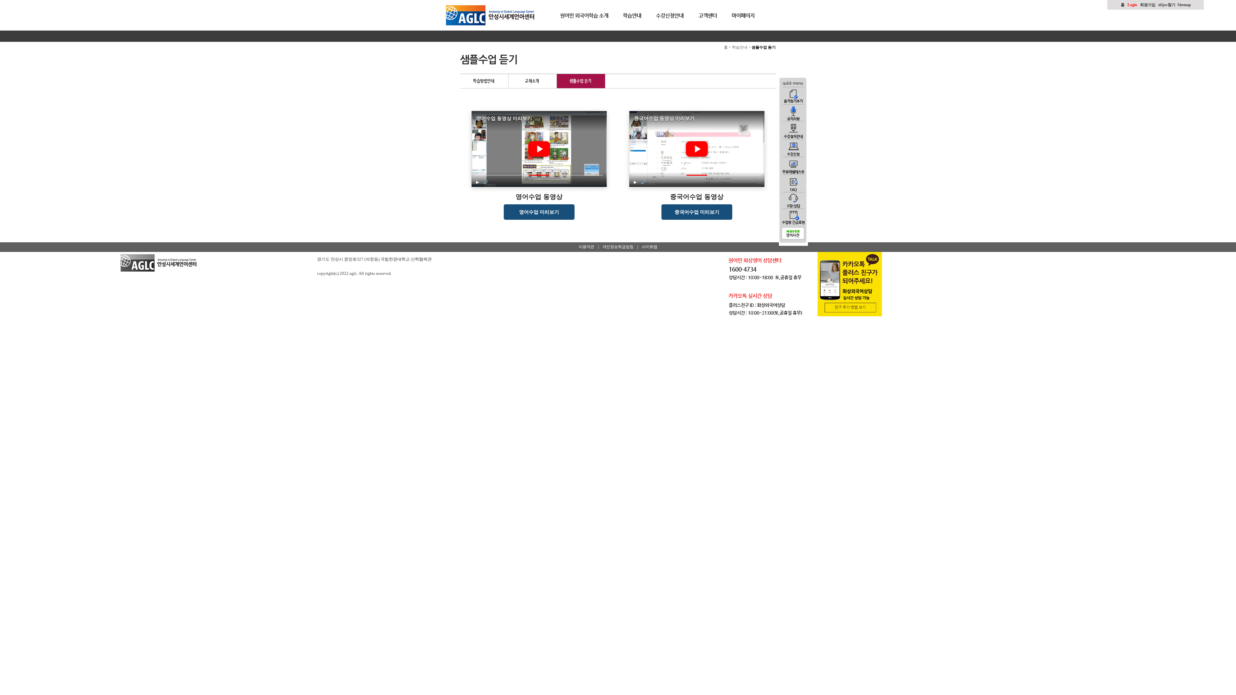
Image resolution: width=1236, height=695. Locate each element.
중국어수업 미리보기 (697, 212)
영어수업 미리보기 (539, 212)
